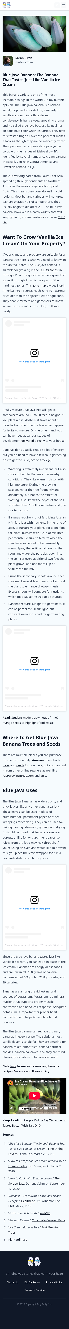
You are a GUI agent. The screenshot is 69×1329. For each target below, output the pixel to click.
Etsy (43, 775)
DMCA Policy (32, 1282)
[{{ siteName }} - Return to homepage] (7, 5)
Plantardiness (17, 1239)
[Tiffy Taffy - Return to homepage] (34, 1261)
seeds (20, 765)
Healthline (28, 1201)
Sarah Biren (23, 58)
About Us (12, 1282)
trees (6, 765)
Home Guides (17, 1166)
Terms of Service (35, 1290)
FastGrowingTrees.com (18, 775)
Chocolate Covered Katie (48, 1220)
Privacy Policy (54, 1282)
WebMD (45, 1213)
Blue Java (28, 125)
